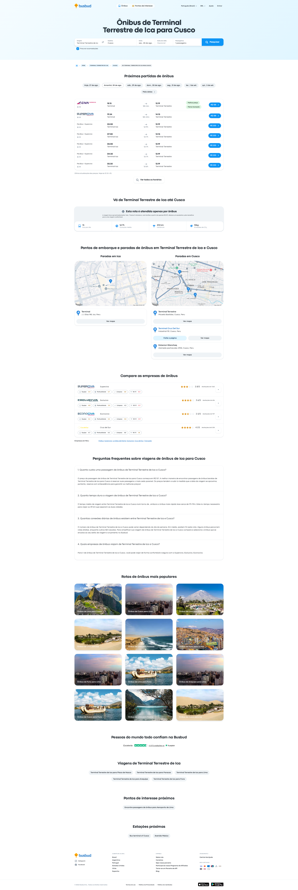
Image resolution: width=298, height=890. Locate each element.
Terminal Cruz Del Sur (169, 328)
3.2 (89, 419)
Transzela (148, 441)
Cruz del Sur (105, 427)
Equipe (84, 391)
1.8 (139, 432)
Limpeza (119, 391)
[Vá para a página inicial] (82, 6)
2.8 (125, 391)
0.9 (139, 419)
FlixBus (101, 441)
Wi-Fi (134, 391)
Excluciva (104, 400)
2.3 (109, 419)
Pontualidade (101, 391)
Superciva (104, 387)
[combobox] (87, 42)
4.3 (125, 405)
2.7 (109, 391)
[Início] (76, 65)
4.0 (89, 405)
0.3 (139, 391)
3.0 (125, 419)
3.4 (89, 391)
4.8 (125, 432)
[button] (103, 42)
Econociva (104, 414)
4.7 (89, 432)
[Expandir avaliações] (218, 389)
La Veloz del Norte (119, 441)
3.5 (109, 405)
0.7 (139, 405)
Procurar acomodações (89, 48)
